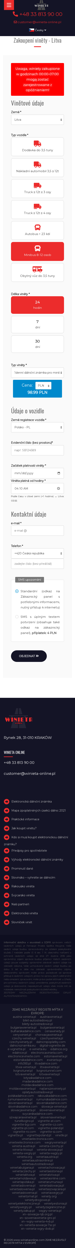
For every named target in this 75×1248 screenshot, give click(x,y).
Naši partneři (20, 904)
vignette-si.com (51, 1131)
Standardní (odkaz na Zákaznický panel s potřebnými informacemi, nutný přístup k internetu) (40, 599)
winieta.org (24, 1157)
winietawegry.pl (52, 1193)
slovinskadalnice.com (22, 1106)
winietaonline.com (52, 1178)
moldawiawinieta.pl (22, 1088)
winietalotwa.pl (49, 1175)
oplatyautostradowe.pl (37, 1092)
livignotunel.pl (23, 1070)
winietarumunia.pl (50, 1182)
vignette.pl (15, 1135)
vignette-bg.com (24, 1124)
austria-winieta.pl (24, 1017)
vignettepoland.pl (39, 1135)
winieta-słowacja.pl (50, 1149)
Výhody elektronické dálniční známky (37, 859)
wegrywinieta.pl (55, 1142)
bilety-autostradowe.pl (37, 1024)
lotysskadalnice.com (37, 1078)
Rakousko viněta (22, 886)
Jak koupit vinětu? (24, 828)
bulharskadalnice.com (26, 1031)
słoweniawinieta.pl (53, 1117)
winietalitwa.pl (25, 1175)
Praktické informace (25, 819)
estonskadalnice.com (28, 1060)
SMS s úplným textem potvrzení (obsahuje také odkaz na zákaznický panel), (40, 625)
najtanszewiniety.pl (53, 1088)
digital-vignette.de (52, 1045)
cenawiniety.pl (54, 1031)
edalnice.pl (19, 1052)
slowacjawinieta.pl (23, 1110)
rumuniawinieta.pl (20, 1099)
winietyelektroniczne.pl (24, 1203)
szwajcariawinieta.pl (22, 1117)
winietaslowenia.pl (22, 1189)
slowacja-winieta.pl (54, 1106)
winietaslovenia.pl (23, 1185)
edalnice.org (58, 1049)
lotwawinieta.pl (49, 1074)
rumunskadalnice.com (51, 1099)
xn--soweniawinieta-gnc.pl (38, 1218)
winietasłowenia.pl (24, 1193)
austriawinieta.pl (51, 1017)
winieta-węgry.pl (51, 1153)
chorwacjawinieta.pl (48, 1035)
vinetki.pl (61, 1135)
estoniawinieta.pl (55, 1056)
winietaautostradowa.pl (38, 1164)
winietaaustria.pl (47, 1157)
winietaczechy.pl (23, 1171)
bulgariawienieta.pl (23, 1027)
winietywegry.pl (21, 1207)
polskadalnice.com (21, 1096)
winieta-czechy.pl (51, 1146)
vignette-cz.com (51, 1124)
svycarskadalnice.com (37, 1114)
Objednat (27, 656)
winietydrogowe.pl (37, 1200)
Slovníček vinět (21, 922)
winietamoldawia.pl (23, 1178)
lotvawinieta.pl (25, 1074)
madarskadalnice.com (37, 1081)
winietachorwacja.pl (51, 1167)
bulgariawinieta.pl (52, 1027)
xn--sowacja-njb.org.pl (37, 1214)
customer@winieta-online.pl (39, 22)
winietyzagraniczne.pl (50, 1207)
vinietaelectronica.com (37, 1139)
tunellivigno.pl (24, 1121)
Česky (39, 30)
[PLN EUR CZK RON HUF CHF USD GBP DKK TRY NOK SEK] (43, 385)
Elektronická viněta (24, 913)
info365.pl (24, 1063)
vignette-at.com (49, 1121)
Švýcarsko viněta (23, 895)
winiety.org (49, 1196)
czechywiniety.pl (20, 1042)
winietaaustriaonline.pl (37, 1160)
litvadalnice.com (46, 1063)
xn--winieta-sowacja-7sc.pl (38, 1225)
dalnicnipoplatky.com (51, 1042)
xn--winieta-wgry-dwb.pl (37, 1228)
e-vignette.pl (16, 1049)
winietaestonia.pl (51, 1171)
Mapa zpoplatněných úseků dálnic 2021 (38, 810)
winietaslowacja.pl (51, 1185)
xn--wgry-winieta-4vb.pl (37, 1221)
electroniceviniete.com (24, 1056)
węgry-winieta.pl (50, 1210)
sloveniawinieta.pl (20, 1103)
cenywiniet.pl (22, 1035)
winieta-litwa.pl (22, 1149)
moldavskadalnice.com (37, 1085)
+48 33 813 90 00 (40, 14)
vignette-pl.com (23, 1128)
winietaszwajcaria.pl (52, 1189)
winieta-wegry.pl (24, 1153)
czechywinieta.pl (51, 1038)
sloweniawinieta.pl (51, 1110)
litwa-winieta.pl (26, 1067)
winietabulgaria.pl (22, 1167)
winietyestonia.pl (55, 1203)
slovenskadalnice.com (51, 1103)
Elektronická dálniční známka (31, 801)
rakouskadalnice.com (52, 1096)
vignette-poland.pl (50, 1128)
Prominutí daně (22, 868)
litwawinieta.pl (49, 1067)
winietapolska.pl (23, 1182)
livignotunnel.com (49, 1070)
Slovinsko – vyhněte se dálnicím (33, 877)
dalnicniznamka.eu (23, 1045)
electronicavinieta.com (47, 1052)
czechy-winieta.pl (24, 1038)
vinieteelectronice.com (25, 1142)
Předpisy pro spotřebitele (29, 850)
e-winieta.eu (37, 1049)
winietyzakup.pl (24, 1210)
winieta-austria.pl (23, 1146)
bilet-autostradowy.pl (37, 1020)
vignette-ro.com (24, 1131)
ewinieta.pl (54, 1060)
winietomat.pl (27, 1196)
